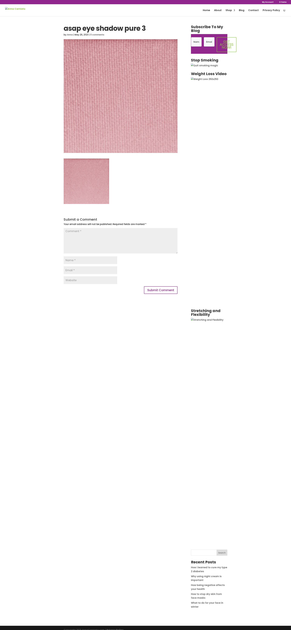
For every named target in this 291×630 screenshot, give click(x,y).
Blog (241, 10)
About (218, 10)
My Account (268, 2)
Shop (229, 10)
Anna (70, 34)
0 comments (97, 34)
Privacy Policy (271, 10)
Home (206, 10)
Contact (253, 10)
